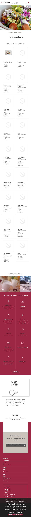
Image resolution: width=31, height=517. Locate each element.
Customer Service (7, 465)
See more (15, 371)
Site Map (5, 481)
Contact (5, 471)
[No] (29, 507)
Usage (4, 462)
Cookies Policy (7, 478)
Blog (4, 469)
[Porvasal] (6, 2)
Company (5, 458)
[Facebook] (12, 3)
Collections (6, 460)
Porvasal (11, 32)
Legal (4, 474)
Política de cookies (18, 514)
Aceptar (10, 514)
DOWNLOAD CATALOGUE (15, 445)
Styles (4, 467)
